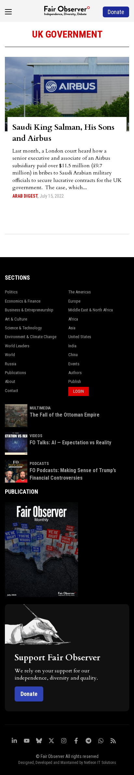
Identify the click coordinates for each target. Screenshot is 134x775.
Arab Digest (24, 196)
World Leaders (17, 345)
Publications (15, 372)
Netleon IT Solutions (100, 762)
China (73, 354)
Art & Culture (16, 319)
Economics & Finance (22, 301)
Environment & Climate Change (30, 336)
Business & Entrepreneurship (29, 309)
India (72, 345)
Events (73, 363)
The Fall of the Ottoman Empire (65, 415)
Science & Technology (23, 327)
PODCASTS (39, 463)
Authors (75, 372)
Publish (74, 381)
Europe (74, 301)
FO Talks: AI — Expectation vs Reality (70, 442)
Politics (11, 291)
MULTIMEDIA (40, 408)
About (10, 381)
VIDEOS (36, 436)
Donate (28, 693)
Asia (71, 327)
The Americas (79, 291)
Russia (10, 363)
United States (79, 336)
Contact (11, 390)
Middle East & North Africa (90, 309)
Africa (73, 319)
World (10, 354)
